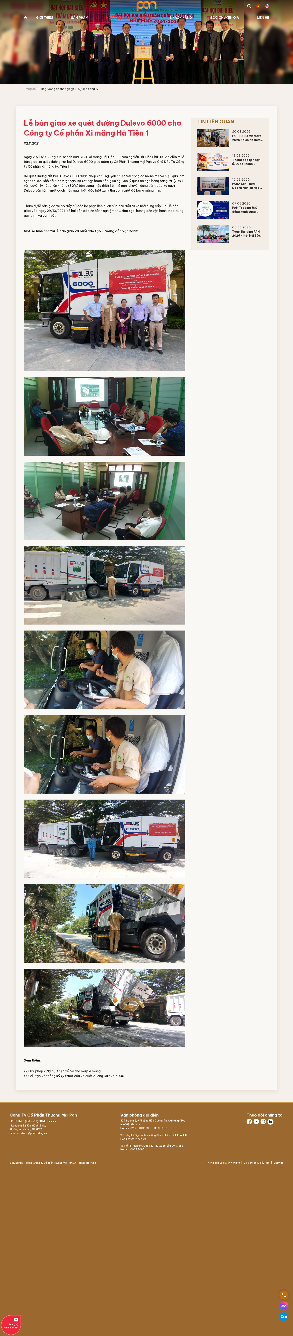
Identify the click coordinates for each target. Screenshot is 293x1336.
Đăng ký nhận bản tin (11, 1323)
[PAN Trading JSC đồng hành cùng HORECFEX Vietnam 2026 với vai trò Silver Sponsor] (213, 210)
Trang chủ (25, 17)
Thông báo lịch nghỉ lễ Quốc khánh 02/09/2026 (246, 164)
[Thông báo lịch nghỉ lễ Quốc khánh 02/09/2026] (213, 162)
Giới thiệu (44, 18)
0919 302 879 (160, 1128)
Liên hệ (263, 18)
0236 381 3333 (139, 1128)
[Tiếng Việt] (258, 6)
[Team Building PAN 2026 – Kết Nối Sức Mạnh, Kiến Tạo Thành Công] (213, 234)
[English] (267, 6)
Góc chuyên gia (224, 18)
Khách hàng (181, 18)
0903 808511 (138, 1149)
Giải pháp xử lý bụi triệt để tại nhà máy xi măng (64, 1071)
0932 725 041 (138, 1138)
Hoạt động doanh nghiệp (129, 18)
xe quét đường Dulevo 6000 (102, 1076)
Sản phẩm (79, 18)
